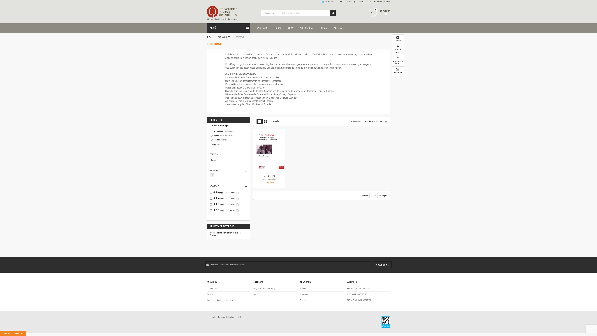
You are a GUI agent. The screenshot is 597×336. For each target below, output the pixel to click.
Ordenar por (356, 122)
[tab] (228, 133)
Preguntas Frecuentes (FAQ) (264, 288)
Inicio (209, 37)
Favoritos (347, 2)
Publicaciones (224, 37)
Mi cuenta (304, 288)
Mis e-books (304, 294)
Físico (215, 160)
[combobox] (298, 13)
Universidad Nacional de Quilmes (220, 300)
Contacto (210, 294)
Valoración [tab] (215, 186)
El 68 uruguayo (269, 176)
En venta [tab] (214, 171)
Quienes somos (213, 288)
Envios (255, 294)
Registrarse (304, 300)
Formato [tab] (214, 154)
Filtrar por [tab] (216, 120)
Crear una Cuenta (363, 2)
